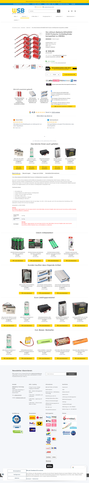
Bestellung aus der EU (51, 396)
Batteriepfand (49, 389)
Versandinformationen (51, 409)
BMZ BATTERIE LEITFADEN (52, 387)
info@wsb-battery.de (20, 397)
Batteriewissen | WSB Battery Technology (52, 392)
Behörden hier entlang (63, 4)
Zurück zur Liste (16, 27)
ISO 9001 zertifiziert (36, 4)
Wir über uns (49, 407)
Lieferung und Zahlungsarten (69, 397)
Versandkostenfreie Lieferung (59, 55)
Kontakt (73, 4)
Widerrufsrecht (65, 392)
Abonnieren (71, 374)
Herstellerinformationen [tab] (52, 173)
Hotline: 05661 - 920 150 (49, 4)
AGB (63, 389)
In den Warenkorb (18, 167)
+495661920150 (17, 395)
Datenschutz (65, 394)
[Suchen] (58, 11)
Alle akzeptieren (17, 470)
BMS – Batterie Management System (35, 391)
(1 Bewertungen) (55, 39)
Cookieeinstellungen (67, 404)
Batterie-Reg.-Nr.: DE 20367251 (69, 409)
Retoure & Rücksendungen (52, 400)
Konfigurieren (17, 474)
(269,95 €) (60, 99)
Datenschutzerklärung (36, 373)
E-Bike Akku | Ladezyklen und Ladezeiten (36, 395)
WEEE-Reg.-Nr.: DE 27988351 (69, 406)
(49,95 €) (60, 103)
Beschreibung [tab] (16, 173)
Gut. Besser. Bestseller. (44, 330)
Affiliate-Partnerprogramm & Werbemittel (52, 404)
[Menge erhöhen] (58, 74)
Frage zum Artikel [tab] (38, 173)
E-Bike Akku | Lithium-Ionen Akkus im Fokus (35, 403)
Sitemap (64, 401)
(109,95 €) (60, 94)
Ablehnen (17, 478)
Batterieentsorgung (66, 399)
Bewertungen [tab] (27, 173)
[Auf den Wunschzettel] (40, 33)
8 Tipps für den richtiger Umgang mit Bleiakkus (34, 387)
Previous (13, 66)
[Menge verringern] (47, 74)
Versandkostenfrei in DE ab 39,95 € (21, 4)
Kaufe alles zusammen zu (64, 106)
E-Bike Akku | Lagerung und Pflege (35, 399)
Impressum (65, 387)
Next (42, 66)
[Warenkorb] (75, 11)
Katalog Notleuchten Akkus (52, 398)
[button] (68, 11)
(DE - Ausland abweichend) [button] (60, 62)
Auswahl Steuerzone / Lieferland (53, 56)
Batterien (53, 47)
